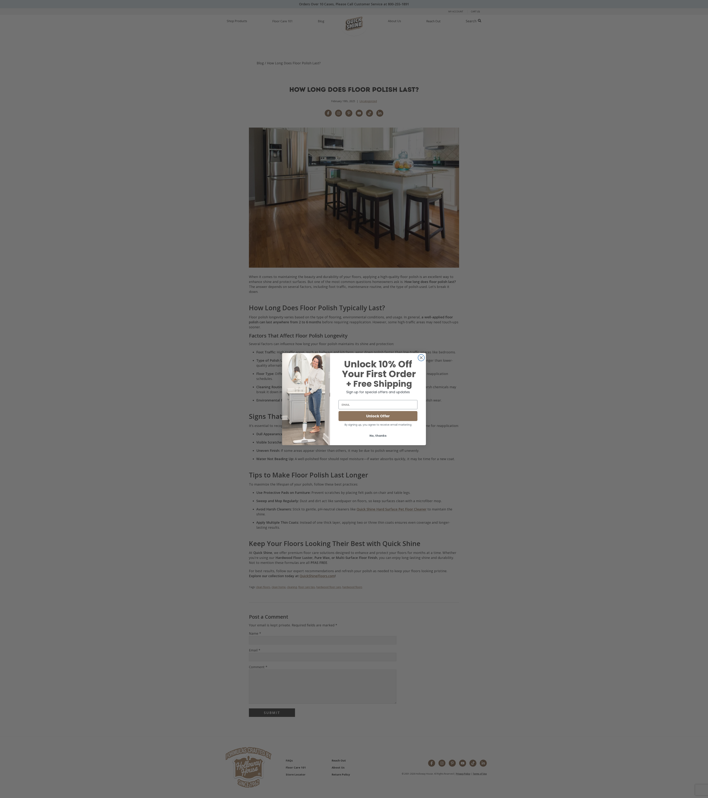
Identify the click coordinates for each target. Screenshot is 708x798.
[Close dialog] (421, 357)
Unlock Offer (378, 416)
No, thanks (377, 436)
